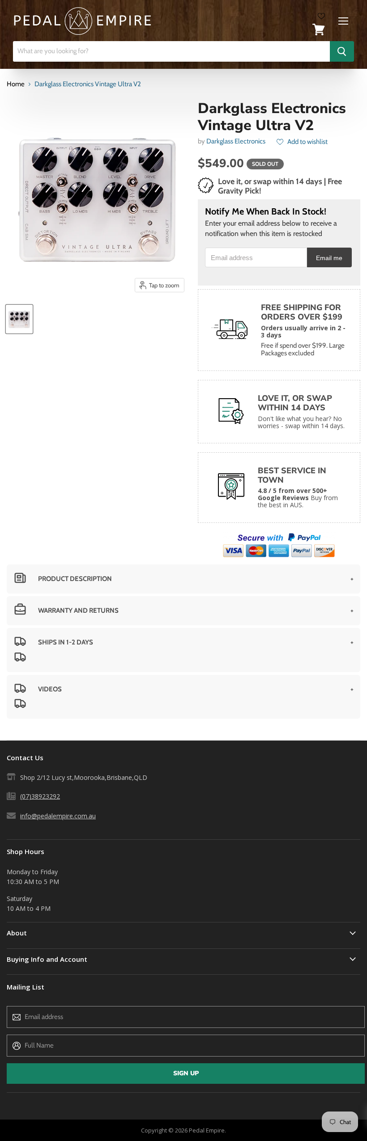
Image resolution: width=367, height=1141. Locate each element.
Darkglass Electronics (235, 141)
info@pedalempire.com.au (58, 816)
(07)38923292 (40, 796)
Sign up (186, 1073)
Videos (50, 689)
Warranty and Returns (78, 610)
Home (16, 84)
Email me (329, 258)
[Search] (342, 51)
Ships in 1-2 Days (65, 642)
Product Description (75, 579)
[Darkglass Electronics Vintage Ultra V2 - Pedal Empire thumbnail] (19, 319)
